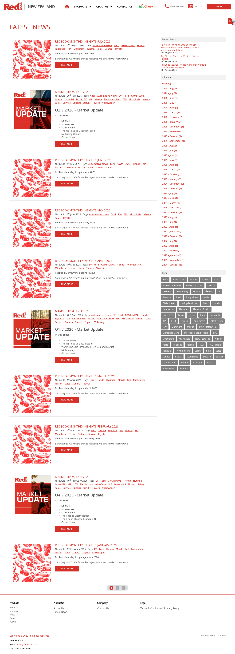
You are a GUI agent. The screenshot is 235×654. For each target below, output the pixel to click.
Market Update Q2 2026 (72, 92)
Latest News (79, 318)
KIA (69, 48)
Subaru (109, 48)
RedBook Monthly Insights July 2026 (82, 41)
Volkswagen (108, 102)
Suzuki (86, 102)
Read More (67, 64)
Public (12, 621)
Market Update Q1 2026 (72, 311)
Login (219, 6)
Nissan (91, 48)
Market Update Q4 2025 (72, 477)
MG (125, 99)
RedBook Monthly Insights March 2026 (84, 376)
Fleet (12, 614)
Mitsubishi (79, 48)
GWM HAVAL (128, 45)
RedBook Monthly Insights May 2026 (82, 210)
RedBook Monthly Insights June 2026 (83, 160)
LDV (76, 484)
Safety (141, 484)
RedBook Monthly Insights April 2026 (83, 261)
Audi (92, 95)
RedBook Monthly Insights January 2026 (86, 545)
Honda (141, 45)
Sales (99, 48)
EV (120, 95)
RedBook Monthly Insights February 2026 (86, 426)
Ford (116, 45)
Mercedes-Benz (112, 99)
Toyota (118, 48)
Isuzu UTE (60, 48)
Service (67, 102)
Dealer (13, 618)
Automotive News (102, 45)
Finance (13, 607)
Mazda (98, 99)
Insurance (14, 611)
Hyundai (69, 99)
